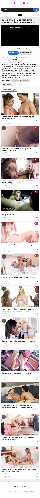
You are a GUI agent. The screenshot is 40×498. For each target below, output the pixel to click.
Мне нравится (12, 49)
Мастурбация (24, 81)
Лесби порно (16, 491)
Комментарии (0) (25, 53)
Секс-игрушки (7, 84)
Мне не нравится (15, 49)
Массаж (15, 81)
